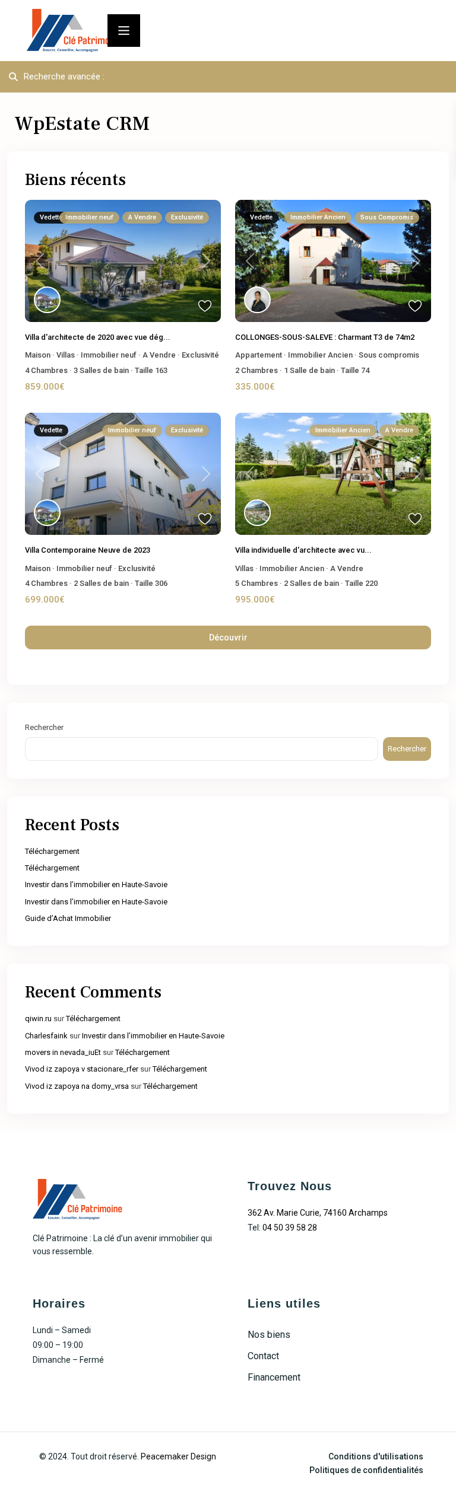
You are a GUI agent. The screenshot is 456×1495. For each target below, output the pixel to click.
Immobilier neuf (109, 354)
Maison (37, 354)
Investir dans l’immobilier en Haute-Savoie (96, 884)
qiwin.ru (38, 1018)
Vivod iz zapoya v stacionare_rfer (81, 1068)
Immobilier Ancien (320, 354)
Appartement (258, 354)
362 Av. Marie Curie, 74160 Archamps (318, 1212)
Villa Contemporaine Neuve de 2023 (87, 550)
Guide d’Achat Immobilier (68, 918)
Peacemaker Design (178, 1456)
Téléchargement (52, 851)
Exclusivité (200, 354)
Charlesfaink (46, 1035)
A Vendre (159, 354)
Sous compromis (389, 354)
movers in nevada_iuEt (63, 1052)
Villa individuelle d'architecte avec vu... (303, 550)
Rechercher (44, 727)
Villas (65, 354)
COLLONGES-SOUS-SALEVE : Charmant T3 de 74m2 (324, 337)
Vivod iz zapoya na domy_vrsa (77, 1086)
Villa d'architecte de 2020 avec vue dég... (97, 337)
